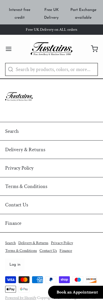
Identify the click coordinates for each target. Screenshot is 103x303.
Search (12, 131)
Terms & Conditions (26, 186)
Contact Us (16, 205)
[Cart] (92, 49)
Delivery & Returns (25, 149)
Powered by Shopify (20, 297)
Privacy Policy (19, 168)
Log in (15, 264)
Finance (13, 223)
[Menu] (11, 49)
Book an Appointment (77, 292)
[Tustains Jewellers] (51, 48)
